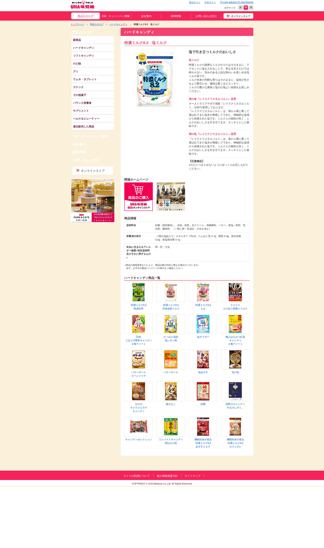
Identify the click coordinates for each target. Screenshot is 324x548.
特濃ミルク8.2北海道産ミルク (170, 306)
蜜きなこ (171, 404)
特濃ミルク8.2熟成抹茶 (138, 306)
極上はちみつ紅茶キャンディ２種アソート (235, 340)
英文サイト (194, 2)
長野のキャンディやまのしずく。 (235, 405)
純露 (203, 404)
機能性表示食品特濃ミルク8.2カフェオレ (235, 443)
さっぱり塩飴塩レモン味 (171, 338)
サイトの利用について (137, 476)
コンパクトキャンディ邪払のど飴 (171, 441)
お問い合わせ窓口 (206, 16)
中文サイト (210, 2)
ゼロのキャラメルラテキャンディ (138, 407)
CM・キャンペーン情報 (116, 16)
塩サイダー (203, 336)
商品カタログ (85, 16)
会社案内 (146, 16)
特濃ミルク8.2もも (203, 306)
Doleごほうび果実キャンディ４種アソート (138, 340)
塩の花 (235, 372)
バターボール (171, 372)
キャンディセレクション (138, 439)
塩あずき (203, 372)
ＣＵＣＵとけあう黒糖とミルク (235, 306)
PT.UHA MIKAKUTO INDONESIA (236, 2)
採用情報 (176, 16)
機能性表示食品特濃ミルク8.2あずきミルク (203, 443)
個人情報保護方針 (167, 476)
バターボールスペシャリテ (138, 373)
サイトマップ (192, 476)
